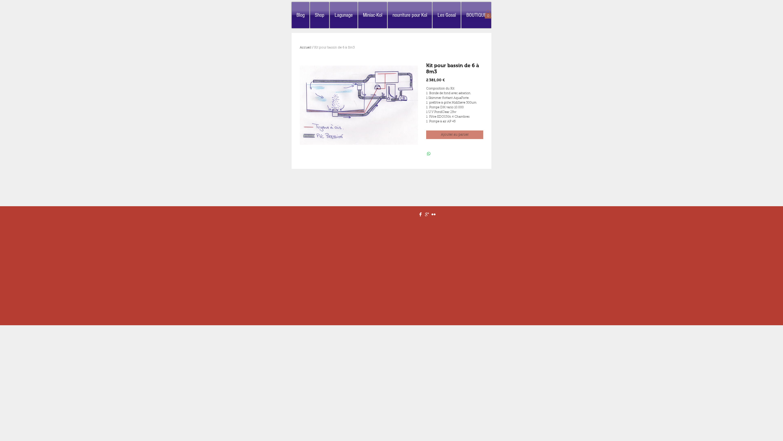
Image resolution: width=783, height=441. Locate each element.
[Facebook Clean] (420, 214)
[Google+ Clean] (427, 214)
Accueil (305, 47)
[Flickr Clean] (433, 214)
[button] (488, 14)
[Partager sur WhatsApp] (428, 153)
